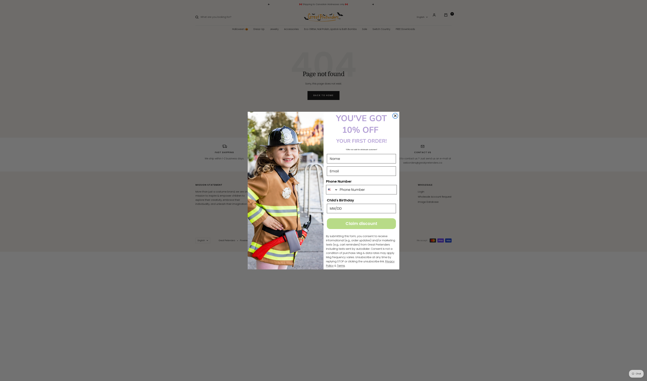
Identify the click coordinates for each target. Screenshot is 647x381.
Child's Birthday (340, 200)
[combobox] (332, 189)
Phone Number (339, 181)
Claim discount (361, 223)
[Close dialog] (395, 115)
